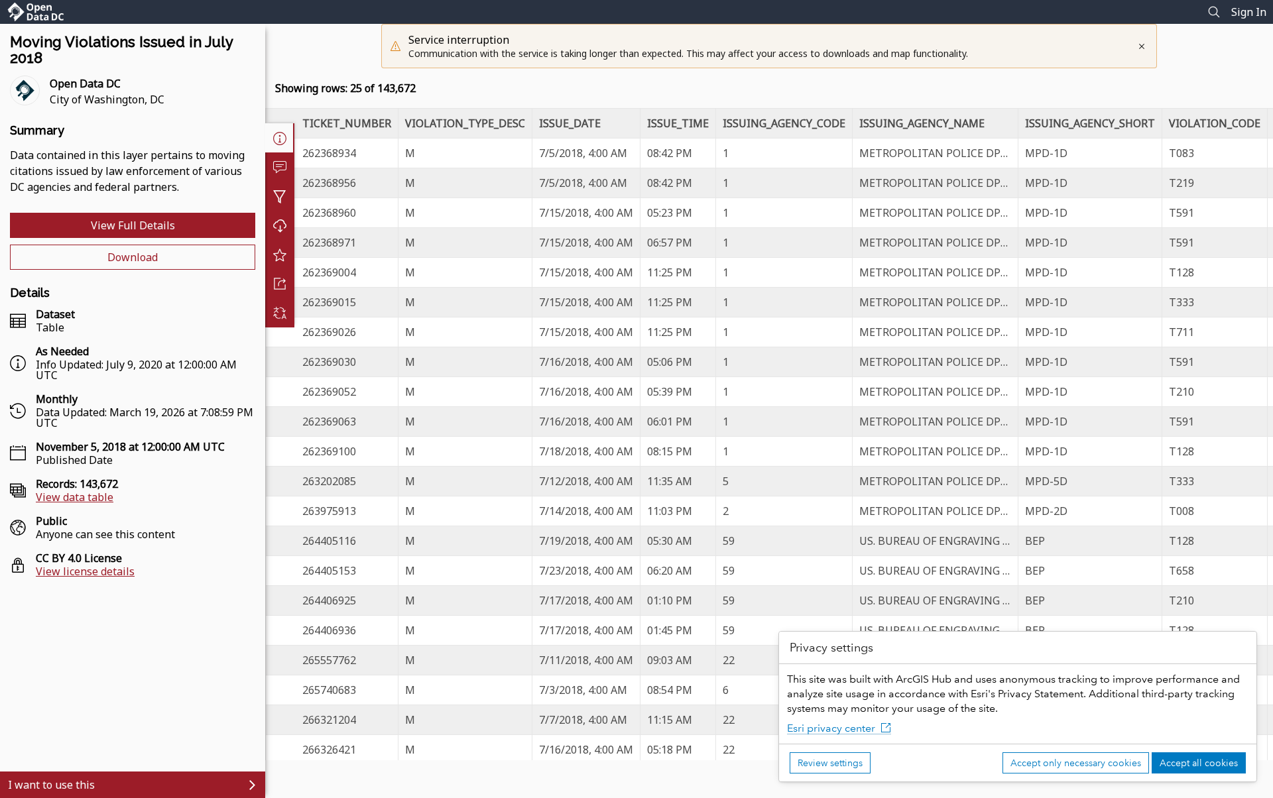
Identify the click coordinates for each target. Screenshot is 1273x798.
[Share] (279, 283)
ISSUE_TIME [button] (678, 123)
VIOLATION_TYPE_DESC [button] (465, 123)
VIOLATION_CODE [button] (1214, 123)
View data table (74, 497)
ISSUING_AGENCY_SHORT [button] (1090, 123)
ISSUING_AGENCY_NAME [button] (922, 123)
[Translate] (279, 312)
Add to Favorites (279, 254)
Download (132, 257)
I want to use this (51, 784)
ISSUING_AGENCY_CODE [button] (784, 123)
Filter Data (279, 196)
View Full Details (133, 225)
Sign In (1248, 12)
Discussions (279, 167)
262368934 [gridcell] (329, 153)
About (279, 137)
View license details (85, 571)
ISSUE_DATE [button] (570, 123)
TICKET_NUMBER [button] (346, 123)
